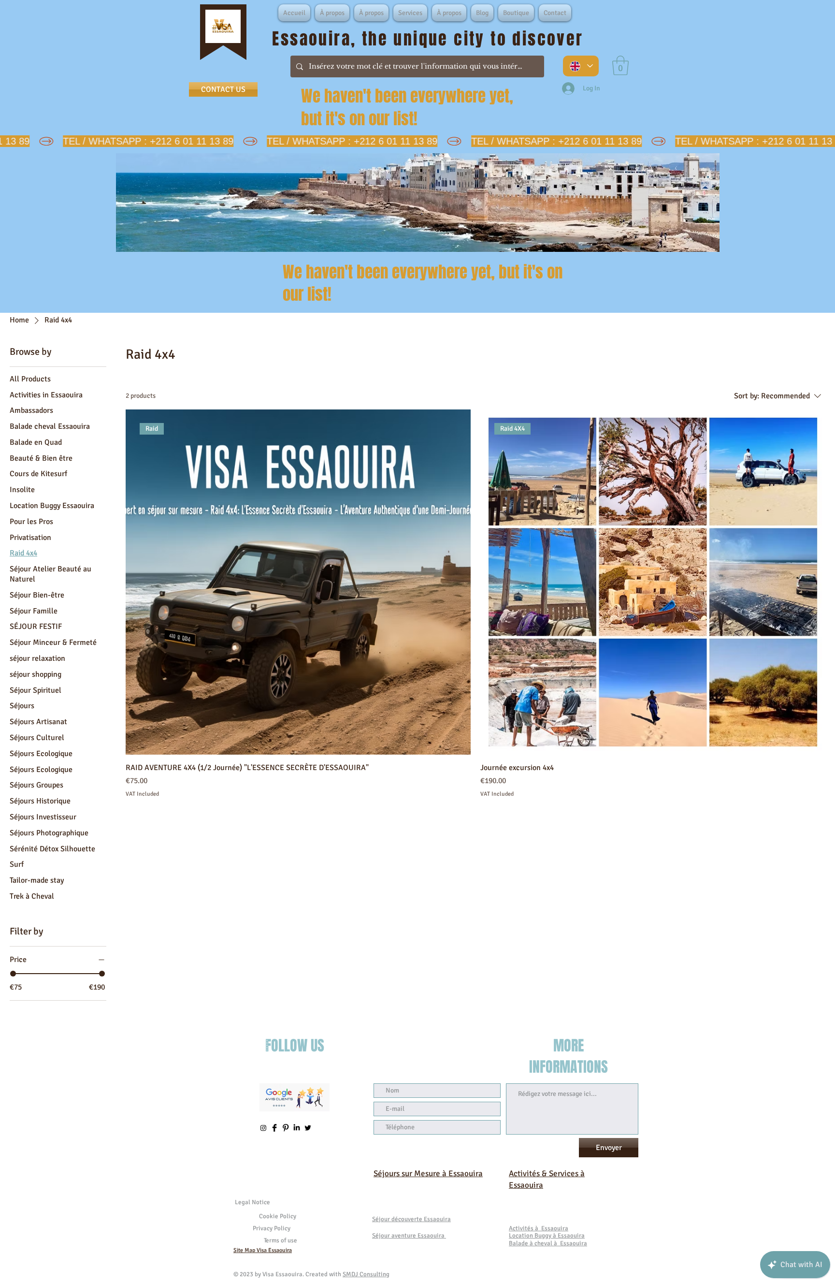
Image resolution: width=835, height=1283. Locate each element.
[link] (620, 65)
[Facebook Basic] (274, 1128)
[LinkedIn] (297, 1128)
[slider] (13, 973)
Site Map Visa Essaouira (262, 1250)
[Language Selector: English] (581, 66)
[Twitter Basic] (308, 1128)
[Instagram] (263, 1128)
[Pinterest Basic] (285, 1128)
